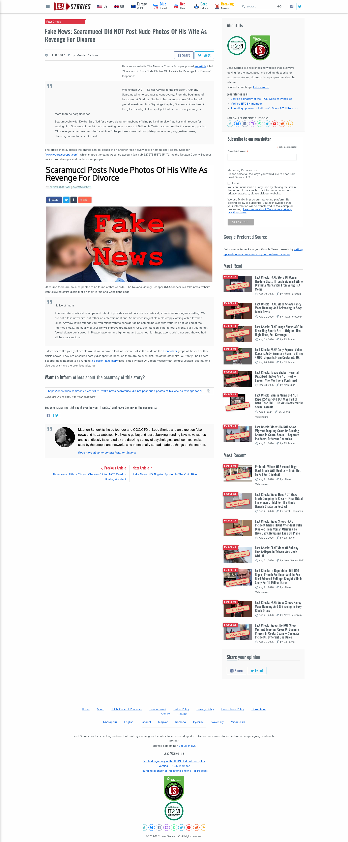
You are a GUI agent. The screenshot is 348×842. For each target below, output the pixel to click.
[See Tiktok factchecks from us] (230, 123)
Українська (238, 722)
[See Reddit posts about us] (282, 123)
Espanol (146, 722)
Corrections (259, 709)
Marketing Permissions (242, 170)
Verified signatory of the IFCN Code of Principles (261, 98)
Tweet (205, 55)
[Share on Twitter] (57, 415)
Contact (182, 713)
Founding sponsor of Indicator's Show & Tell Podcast (264, 108)
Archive (165, 713)
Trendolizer (170, 351)
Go (279, 6)
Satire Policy (181, 709)
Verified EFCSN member (246, 103)
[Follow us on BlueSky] (237, 123)
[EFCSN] (174, 811)
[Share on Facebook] (48, 415)
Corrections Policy (232, 709)
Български (110, 722)
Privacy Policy (205, 709)
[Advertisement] (129, 517)
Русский (198, 722)
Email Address (238, 151)
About (100, 709)
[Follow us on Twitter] (267, 123)
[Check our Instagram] (252, 123)
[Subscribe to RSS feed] (289, 123)
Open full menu (48, 6)
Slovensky (217, 722)
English (128, 722)
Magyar (163, 722)
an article (200, 66)
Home (86, 709)
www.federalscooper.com (62, 154)
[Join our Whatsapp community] (260, 123)
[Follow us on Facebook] (245, 123)
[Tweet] (299, 6)
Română (180, 722)
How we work (157, 709)
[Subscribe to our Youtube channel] (274, 123)
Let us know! (261, 87)
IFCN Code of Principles (127, 709)
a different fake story (104, 360)
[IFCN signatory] (174, 788)
